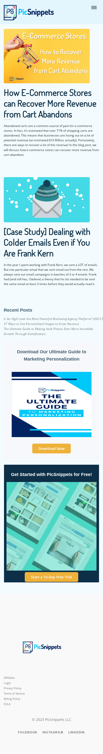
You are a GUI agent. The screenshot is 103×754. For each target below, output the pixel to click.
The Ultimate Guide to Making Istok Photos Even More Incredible (48, 329)
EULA (7, 704)
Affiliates (9, 677)
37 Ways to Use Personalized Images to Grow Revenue (41, 324)
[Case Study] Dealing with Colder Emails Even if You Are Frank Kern (47, 242)
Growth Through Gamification (25, 334)
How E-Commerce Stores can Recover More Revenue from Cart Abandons (50, 103)
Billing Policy (12, 699)
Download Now (51, 448)
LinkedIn (76, 732)
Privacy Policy (13, 688)
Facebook (28, 732)
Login (7, 683)
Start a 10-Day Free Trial (51, 577)
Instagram (52, 732)
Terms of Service (14, 693)
